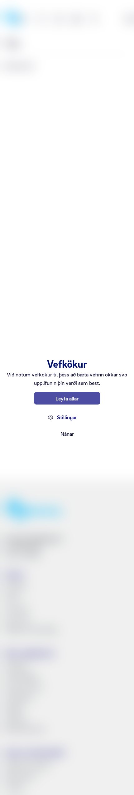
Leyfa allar (67, 398)
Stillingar (67, 417)
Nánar (67, 433)
